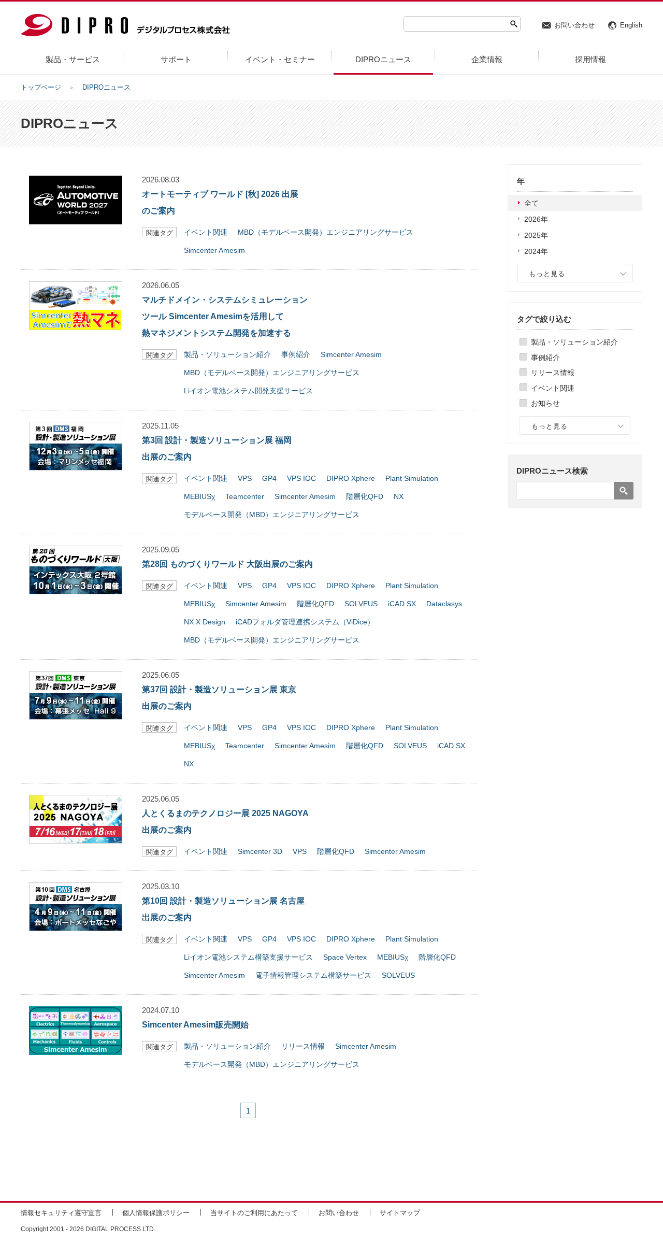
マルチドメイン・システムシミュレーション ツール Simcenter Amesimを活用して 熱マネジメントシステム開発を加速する (225, 316)
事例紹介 (545, 357)
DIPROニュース (106, 87)
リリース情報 (552, 372)
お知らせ (545, 403)
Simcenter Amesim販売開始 (195, 1024)
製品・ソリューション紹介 (574, 342)
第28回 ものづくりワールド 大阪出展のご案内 (227, 564)
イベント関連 (552, 388)
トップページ (41, 87)
